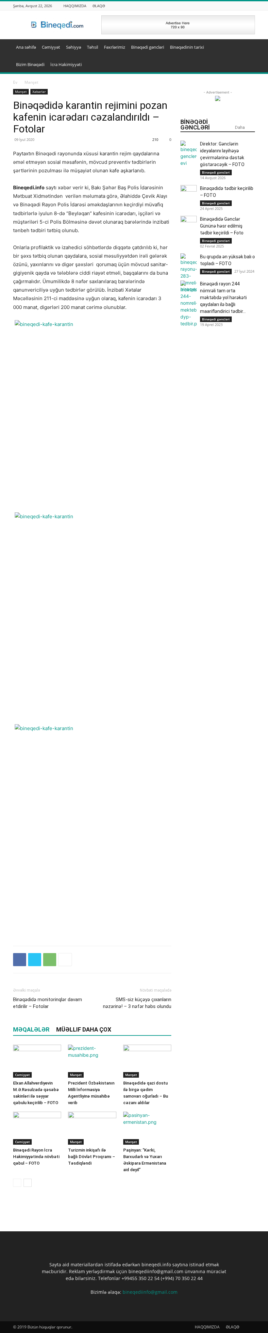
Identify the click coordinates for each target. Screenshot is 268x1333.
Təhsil (92, 47)
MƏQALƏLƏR (31, 1029)
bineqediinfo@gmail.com (150, 1292)
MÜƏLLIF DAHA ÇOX (83, 1029)
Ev (15, 82)
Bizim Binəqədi (30, 64)
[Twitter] (34, 959)
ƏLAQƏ (98, 5)
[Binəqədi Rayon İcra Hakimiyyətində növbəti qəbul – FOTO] (37, 1128)
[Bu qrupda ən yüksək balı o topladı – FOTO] (188, 273)
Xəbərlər (39, 91)
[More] (65, 959)
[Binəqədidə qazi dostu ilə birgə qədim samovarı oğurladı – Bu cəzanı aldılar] (147, 1061)
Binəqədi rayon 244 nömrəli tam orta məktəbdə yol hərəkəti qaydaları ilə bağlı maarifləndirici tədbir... (223, 297)
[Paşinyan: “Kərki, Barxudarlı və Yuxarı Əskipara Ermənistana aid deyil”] (147, 1128)
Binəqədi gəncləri (147, 47)
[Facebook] (19, 959)
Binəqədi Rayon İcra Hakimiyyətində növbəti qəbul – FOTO (36, 1157)
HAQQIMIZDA (74, 5)
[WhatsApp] (49, 959)
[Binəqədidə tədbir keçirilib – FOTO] (188, 193)
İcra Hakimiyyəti (66, 64)
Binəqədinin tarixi (187, 47)
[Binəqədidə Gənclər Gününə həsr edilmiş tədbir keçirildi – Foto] (188, 224)
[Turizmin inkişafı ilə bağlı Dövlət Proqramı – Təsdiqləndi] (92, 1128)
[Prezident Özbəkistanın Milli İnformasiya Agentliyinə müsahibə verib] (92, 1061)
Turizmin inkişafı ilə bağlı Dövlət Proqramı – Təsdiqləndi (91, 1157)
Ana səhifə (26, 47)
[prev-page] (17, 1183)
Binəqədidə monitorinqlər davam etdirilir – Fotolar (47, 1003)
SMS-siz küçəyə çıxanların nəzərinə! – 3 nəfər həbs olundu (137, 1003)
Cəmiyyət (51, 47)
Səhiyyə (73, 47)
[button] (247, 47)
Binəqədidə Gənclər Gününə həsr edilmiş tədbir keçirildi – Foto (221, 225)
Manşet (21, 91)
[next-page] (28, 1183)
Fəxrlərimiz (114, 47)
